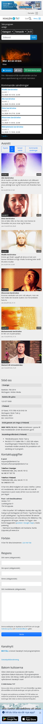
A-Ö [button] (30, 31)
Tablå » (4, 136)
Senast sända (19, 149)
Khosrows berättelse (11, 117)
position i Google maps (25, 523)
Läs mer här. (27, 543)
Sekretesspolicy (6, 629)
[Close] (40, 713)
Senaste (8, 70)
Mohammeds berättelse (12, 127)
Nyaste (5, 148)
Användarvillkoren (21, 629)
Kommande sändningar (33, 149)
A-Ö (12, 149)
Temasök (19, 31)
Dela (19, 70)
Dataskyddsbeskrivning (10, 659)
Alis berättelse (8, 99)
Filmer (5, 64)
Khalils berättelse (10, 89)
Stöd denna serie (33, 70)
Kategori (6, 31)
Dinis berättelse (9, 108)
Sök (34, 37)
